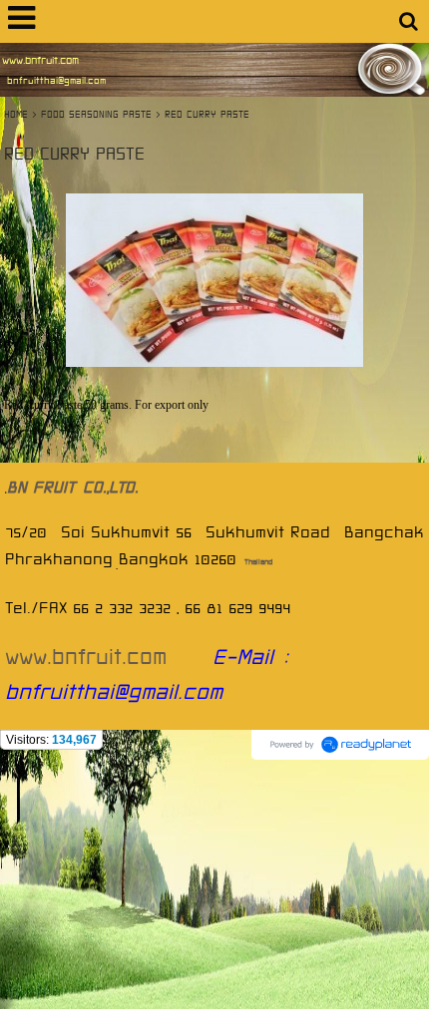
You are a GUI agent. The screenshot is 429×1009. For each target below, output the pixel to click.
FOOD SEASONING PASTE (96, 114)
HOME (18, 114)
